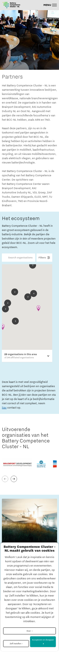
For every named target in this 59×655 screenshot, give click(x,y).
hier (4, 407)
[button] (50, 5)
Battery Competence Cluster (20, 68)
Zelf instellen (15, 643)
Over (29, 631)
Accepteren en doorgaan (43, 640)
